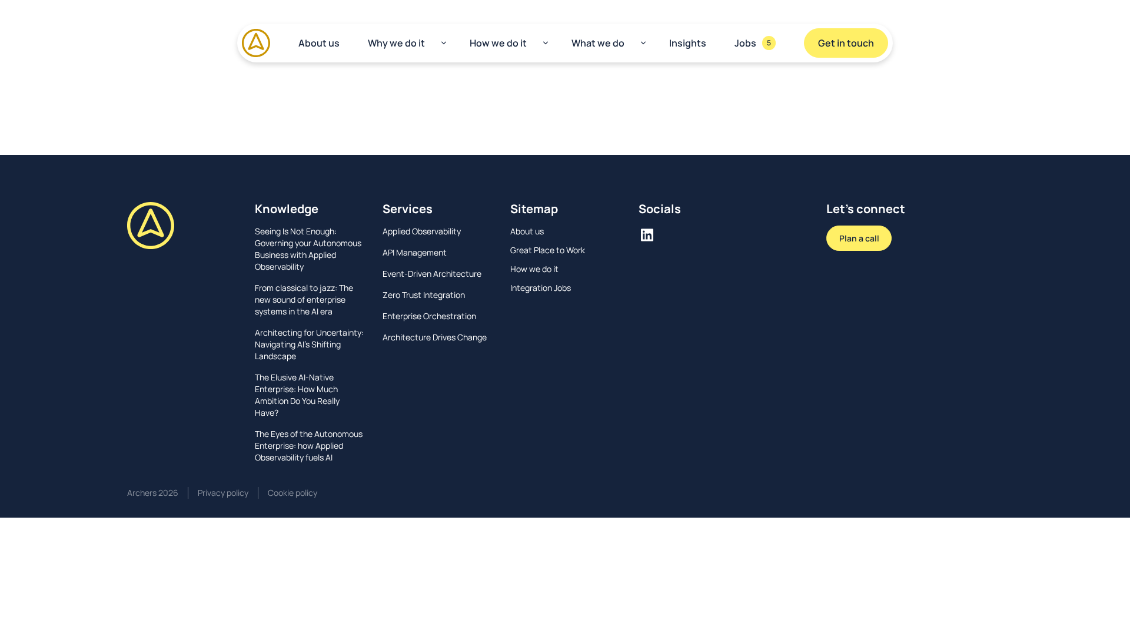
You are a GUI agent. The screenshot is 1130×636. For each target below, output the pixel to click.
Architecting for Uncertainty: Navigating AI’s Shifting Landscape (309, 344)
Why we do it (396, 43)
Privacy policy (223, 492)
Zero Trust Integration (424, 294)
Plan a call (859, 238)
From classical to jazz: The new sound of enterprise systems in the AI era (304, 299)
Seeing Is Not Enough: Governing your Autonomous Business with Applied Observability (308, 249)
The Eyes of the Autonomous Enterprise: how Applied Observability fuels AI (309, 445)
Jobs (752, 43)
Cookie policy (292, 492)
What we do (597, 43)
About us (319, 43)
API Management (415, 252)
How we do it (498, 43)
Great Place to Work (547, 250)
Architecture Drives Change (435, 337)
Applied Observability (422, 231)
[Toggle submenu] (444, 43)
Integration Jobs (540, 287)
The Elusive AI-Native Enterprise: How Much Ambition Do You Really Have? (297, 395)
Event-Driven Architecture (432, 273)
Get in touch (846, 43)
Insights (687, 43)
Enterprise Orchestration (429, 316)
